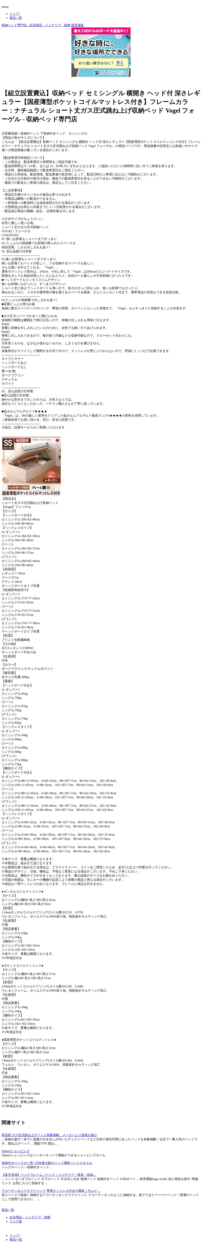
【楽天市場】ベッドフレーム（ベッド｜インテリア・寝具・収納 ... (49, 1174)
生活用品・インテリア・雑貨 (29, 1217)
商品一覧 (15, 18)
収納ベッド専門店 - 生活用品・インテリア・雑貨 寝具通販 (43, 25)
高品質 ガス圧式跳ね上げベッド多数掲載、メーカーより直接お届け (49, 1135)
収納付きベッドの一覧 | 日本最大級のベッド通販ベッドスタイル (47, 1163)
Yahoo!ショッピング (16, 1151)
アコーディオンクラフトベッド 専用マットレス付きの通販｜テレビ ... (51, 1190)
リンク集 (15, 1221)
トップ (14, 13)
